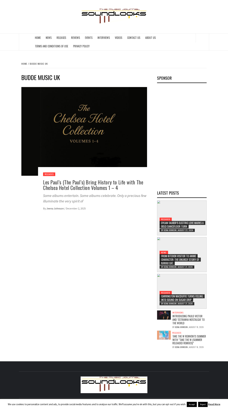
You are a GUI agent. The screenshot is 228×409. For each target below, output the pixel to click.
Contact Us (133, 38)
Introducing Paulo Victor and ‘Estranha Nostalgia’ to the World (188, 319)
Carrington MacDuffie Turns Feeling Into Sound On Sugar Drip (182, 298)
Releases (61, 38)
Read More (214, 404)
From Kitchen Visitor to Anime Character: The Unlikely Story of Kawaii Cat (180, 259)
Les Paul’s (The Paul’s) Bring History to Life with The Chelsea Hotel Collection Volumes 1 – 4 (93, 184)
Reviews (75, 38)
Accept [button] (192, 404)
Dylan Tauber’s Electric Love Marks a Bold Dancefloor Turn (182, 224)
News (49, 38)
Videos (118, 38)
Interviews (103, 38)
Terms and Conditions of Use (51, 46)
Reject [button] (203, 404)
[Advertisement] (182, 136)
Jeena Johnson (55, 208)
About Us (150, 38)
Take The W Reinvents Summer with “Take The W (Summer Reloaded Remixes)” (189, 339)
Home (38, 38)
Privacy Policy (81, 46)
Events (88, 38)
